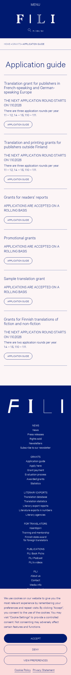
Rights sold (36, 438)
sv (42, 30)
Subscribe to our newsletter (35, 447)
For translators (35, 523)
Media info (35, 584)
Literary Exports (35, 492)
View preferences (35, 660)
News (35, 425)
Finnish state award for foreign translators (35, 538)
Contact (35, 580)
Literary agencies (35, 514)
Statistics (36, 483)
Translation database (35, 496)
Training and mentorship (35, 532)
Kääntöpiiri (36, 527)
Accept (36, 638)
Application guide (18, 124)
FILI (36, 571)
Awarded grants (35, 478)
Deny (35, 649)
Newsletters (35, 443)
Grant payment (35, 469)
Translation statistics (35, 501)
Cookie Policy (23, 670)
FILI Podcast (35, 557)
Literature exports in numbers (35, 510)
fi (34, 30)
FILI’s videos (35, 562)
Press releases (35, 434)
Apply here (35, 465)
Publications (35, 548)
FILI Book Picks (35, 553)
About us (35, 575)
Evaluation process (35, 474)
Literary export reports (35, 505)
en (37, 30)
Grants (35, 456)
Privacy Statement (44, 670)
